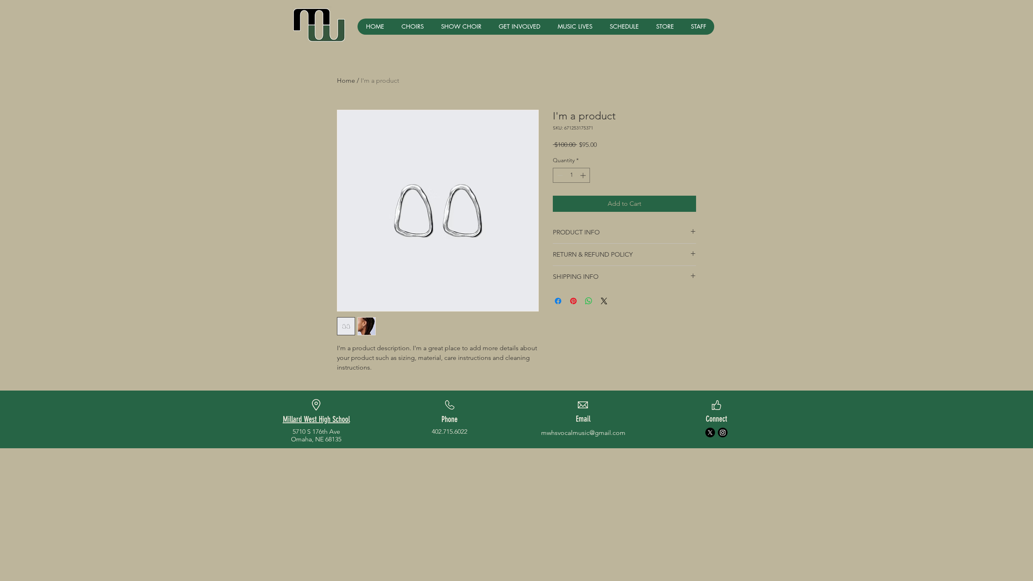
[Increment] (584, 175)
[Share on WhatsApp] (589, 301)
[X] (710, 432)
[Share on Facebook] (558, 301)
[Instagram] (723, 432)
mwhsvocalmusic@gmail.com (583, 433)
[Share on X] (604, 301)
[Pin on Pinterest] (573, 301)
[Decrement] (559, 175)
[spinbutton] (571, 175)
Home (346, 80)
